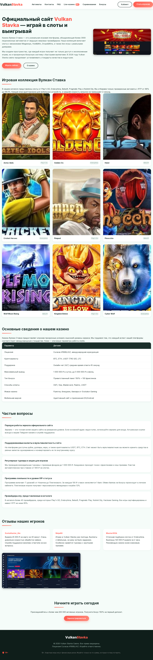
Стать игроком (143, 4)
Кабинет (125, 4)
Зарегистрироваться (76, 618)
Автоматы (36, 4)
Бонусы (102, 4)
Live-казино (71, 4)
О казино (31, 65)
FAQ (59, 4)
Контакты (49, 4)
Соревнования (89, 4)
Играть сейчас (11, 65)
